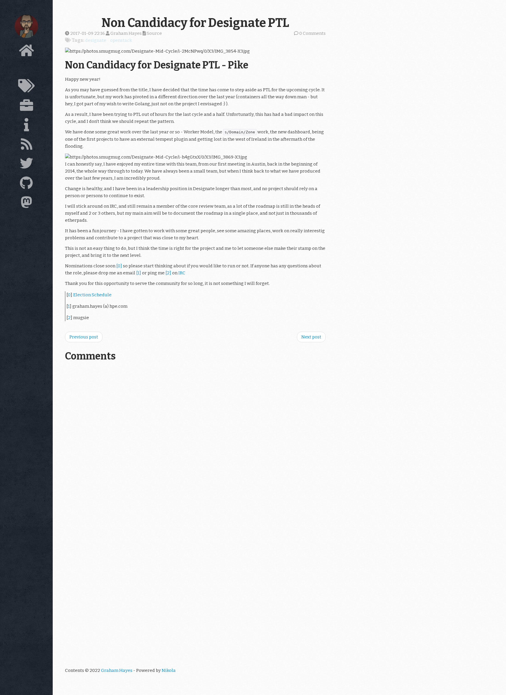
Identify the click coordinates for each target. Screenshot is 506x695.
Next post (311, 337)
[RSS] (26, 145)
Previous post (83, 337)
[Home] (26, 52)
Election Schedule (92, 294)
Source (154, 33)
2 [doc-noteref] (168, 273)
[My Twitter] (26, 165)
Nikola (169, 670)
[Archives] (26, 69)
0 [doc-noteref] (119, 266)
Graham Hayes (116, 670)
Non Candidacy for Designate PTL (195, 23)
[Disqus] (195, 440)
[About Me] (26, 126)
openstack (121, 40)
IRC (181, 273)
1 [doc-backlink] (69, 306)
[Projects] (26, 107)
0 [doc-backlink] (69, 294)
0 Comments (312, 33)
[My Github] (26, 184)
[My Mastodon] (26, 204)
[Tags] (26, 87)
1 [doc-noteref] (138, 273)
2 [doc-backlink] (69, 317)
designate (95, 40)
